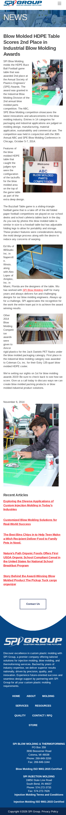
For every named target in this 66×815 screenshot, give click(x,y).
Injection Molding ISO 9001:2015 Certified (39, 801)
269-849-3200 (43, 758)
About (31, 696)
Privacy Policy (50, 811)
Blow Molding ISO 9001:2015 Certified (39, 769)
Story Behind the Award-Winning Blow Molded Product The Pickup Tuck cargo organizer (30, 580)
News (15, 17)
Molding (48, 696)
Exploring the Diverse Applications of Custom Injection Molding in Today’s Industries (28, 505)
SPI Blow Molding (33, 290)
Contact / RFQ (42, 715)
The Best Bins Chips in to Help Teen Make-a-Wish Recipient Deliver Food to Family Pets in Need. (32, 538)
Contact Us (33, 603)
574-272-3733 (43, 787)
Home (16, 696)
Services (22, 705)
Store (33, 725)
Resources (43, 705)
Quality (20, 715)
